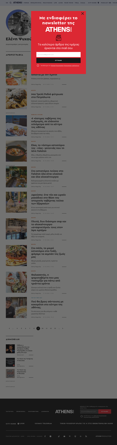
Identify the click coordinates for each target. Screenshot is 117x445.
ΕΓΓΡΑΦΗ (58, 60)
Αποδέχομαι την (60, 65)
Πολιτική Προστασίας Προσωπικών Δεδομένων (65, 65)
